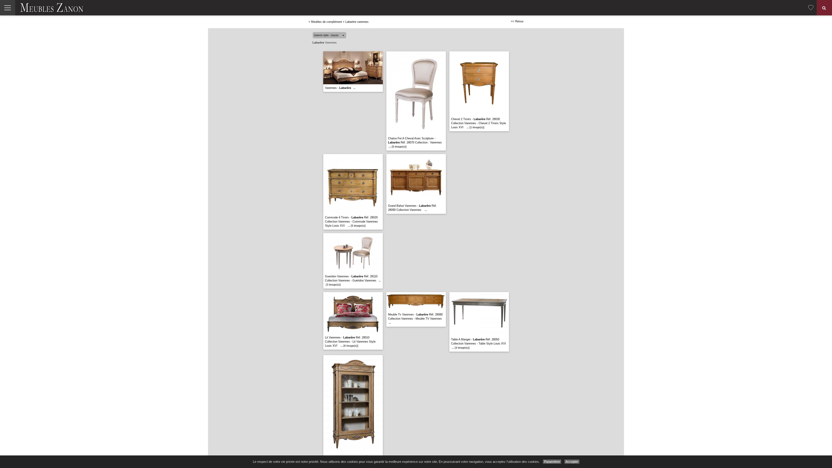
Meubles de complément (326, 21)
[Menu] (7, 7)
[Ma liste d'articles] (811, 7)
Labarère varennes (357, 21)
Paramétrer (552, 461)
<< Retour (517, 21)
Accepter (572, 461)
